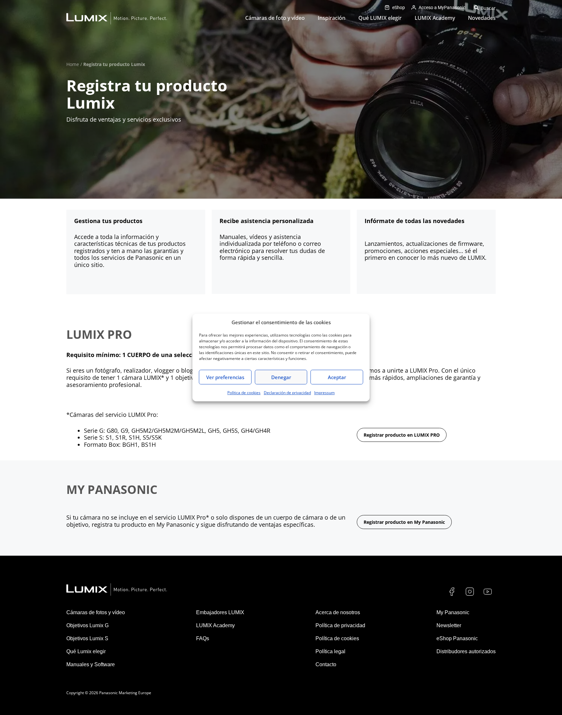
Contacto (325, 664)
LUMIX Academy (435, 17)
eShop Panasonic (457, 638)
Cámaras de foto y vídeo (275, 17)
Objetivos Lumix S (87, 638)
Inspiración (331, 17)
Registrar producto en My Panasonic (404, 522)
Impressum (324, 392)
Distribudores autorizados (466, 651)
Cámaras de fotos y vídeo (95, 612)
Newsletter (448, 625)
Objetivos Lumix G (87, 625)
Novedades (482, 17)
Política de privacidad (340, 625)
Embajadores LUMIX (220, 612)
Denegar (281, 377)
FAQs (202, 638)
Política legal (330, 651)
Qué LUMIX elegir (380, 17)
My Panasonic (452, 612)
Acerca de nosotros (337, 612)
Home (72, 64)
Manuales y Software (90, 664)
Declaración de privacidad (287, 392)
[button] (484, 7)
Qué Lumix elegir (86, 651)
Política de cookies (244, 392)
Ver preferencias (225, 377)
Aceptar (337, 377)
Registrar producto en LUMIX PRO (402, 435)
